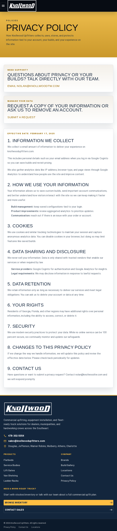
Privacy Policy (68, 480)
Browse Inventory (16, 502)
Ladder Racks (11, 480)
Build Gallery (67, 465)
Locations (66, 470)
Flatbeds (8, 459)
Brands (65, 459)
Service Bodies (12, 465)
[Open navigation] (3, 6)
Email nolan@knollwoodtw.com (33, 86)
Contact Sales (14, 510)
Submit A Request (21, 117)
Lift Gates (9, 470)
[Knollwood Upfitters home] (22, 6)
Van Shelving (11, 475)
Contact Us (67, 475)
